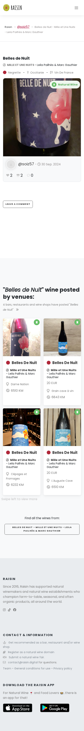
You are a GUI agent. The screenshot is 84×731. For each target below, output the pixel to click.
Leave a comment (17, 204)
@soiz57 (23, 27)
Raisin (8, 27)
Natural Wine (19, 693)
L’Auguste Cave (62, 481)
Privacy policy (63, 668)
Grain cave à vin (63, 391)
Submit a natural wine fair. (27, 657)
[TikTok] (9, 610)
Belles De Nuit (24, 362)
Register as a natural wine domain (31, 652)
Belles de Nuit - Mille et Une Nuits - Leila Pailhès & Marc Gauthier (42, 529)
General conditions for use (32, 668)
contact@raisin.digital (23, 662)
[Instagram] (4, 610)
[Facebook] (14, 610)
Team (7, 668)
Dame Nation (20, 384)
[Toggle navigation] (76, 8)
